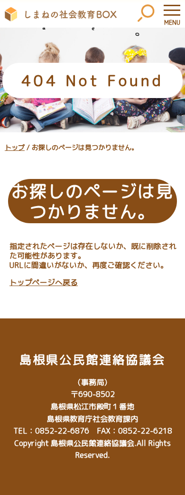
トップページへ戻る (43, 282)
